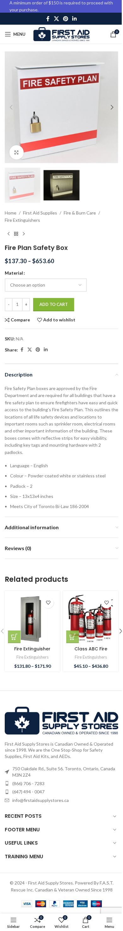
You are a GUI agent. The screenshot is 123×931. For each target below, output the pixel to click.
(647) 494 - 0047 (28, 791)
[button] (11, 107)
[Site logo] (61, 33)
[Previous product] (8, 234)
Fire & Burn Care (80, 212)
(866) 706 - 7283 (28, 783)
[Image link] (61, 720)
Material (14, 273)
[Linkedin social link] (74, 18)
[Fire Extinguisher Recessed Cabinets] (32, 618)
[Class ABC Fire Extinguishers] (90, 618)
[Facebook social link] (48, 18)
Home (10, 212)
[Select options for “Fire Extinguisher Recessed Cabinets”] (14, 636)
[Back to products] (16, 234)
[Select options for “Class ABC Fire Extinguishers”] (72, 636)
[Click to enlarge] (16, 152)
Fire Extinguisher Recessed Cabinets (32, 652)
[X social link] (56, 18)
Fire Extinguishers (22, 220)
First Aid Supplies (40, 212)
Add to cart (53, 304)
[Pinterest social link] (65, 18)
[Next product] (23, 234)
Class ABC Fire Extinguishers (90, 652)
